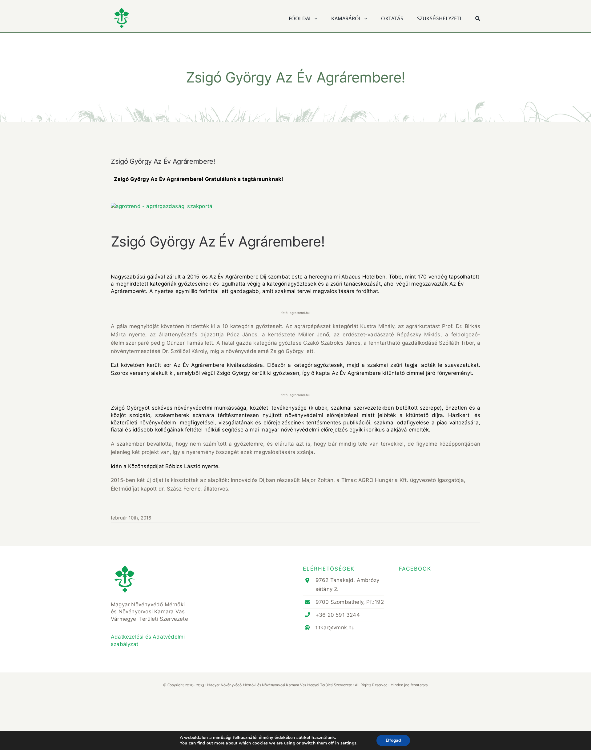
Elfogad (393, 740)
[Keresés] (477, 17)
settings (348, 743)
